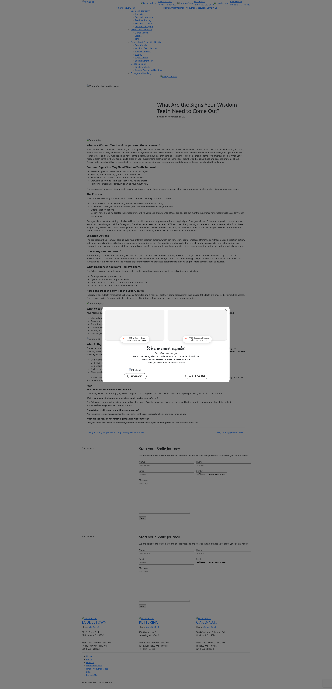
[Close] (226, 310)
